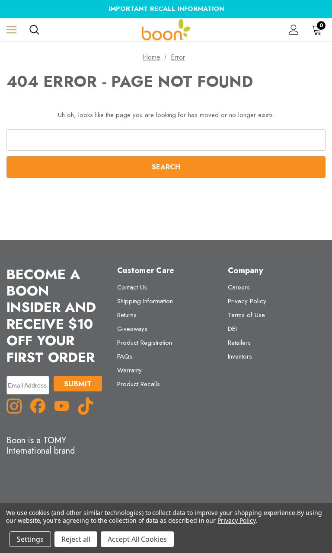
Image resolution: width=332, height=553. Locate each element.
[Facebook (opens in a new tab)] (41, 405)
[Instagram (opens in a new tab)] (17, 405)
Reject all (75, 539)
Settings (30, 539)
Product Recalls (138, 384)
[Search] (34, 30)
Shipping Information (145, 301)
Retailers (239, 342)
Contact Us (132, 287)
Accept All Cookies (137, 539)
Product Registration (144, 342)
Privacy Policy (247, 301)
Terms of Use (246, 315)
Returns (127, 315)
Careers (239, 287)
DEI (232, 329)
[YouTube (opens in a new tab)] (65, 405)
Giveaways (132, 329)
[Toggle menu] (11, 30)
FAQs (124, 356)
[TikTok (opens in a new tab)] (88, 405)
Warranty (129, 370)
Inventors (240, 356)
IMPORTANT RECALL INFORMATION (166, 9)
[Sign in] (294, 30)
